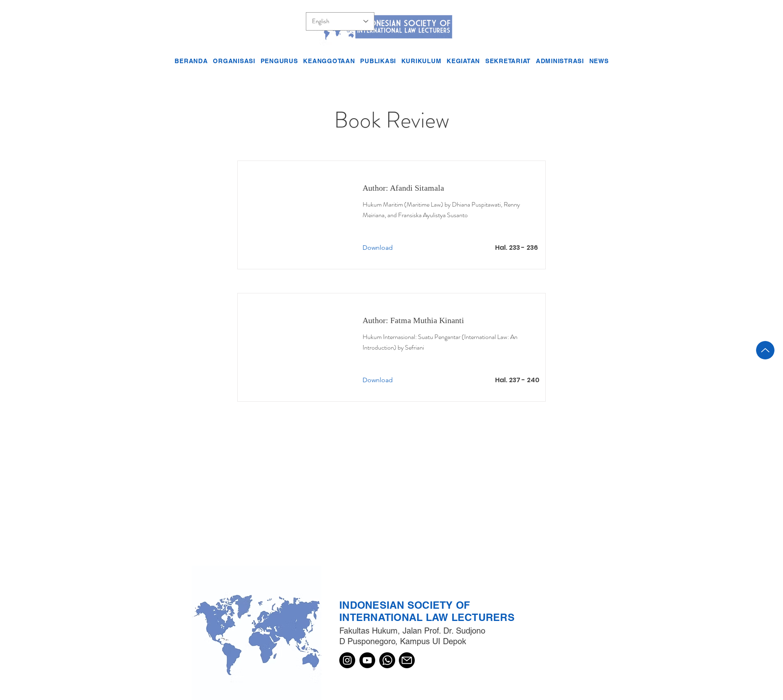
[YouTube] (367, 660)
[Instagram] (347, 660)
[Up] (765, 350)
